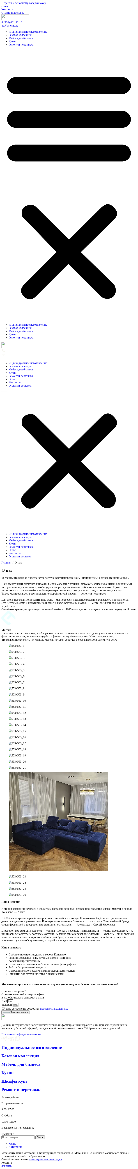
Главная (6, 562)
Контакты (7, 9)
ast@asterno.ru (9, 25)
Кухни (13, 41)
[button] (69, 184)
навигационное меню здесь (45, 1159)
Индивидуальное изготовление (28, 31)
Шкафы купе (14, 1081)
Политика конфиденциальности (21, 1034)
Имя (4, 1000)
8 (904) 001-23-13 (11, 22)
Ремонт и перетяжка (21, 44)
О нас (4, 6)
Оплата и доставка (12, 12)
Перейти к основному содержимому (23, 2)
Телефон (7, 1004)
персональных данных (54, 1008)
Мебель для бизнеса (21, 38)
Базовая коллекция (20, 34)
